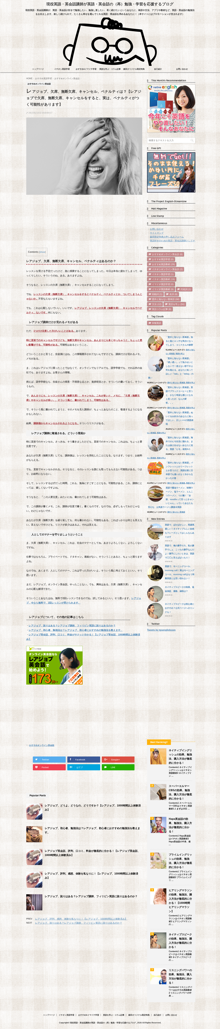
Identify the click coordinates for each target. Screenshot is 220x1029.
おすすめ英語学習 (163, 259)
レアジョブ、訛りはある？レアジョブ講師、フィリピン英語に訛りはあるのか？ (72, 625)
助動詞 (157, 294)
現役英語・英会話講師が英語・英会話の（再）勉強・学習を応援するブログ (110, 4)
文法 (156, 304)
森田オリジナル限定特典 (134, 69)
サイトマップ (156, 233)
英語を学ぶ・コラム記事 (110, 69)
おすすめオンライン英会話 (41, 745)
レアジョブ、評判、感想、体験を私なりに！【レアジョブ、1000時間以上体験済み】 (81, 918)
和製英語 (156, 323)
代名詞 (186, 289)
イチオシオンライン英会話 (167, 269)
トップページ (38, 69)
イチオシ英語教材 (163, 279)
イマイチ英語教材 (163, 289)
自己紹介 (158, 69)
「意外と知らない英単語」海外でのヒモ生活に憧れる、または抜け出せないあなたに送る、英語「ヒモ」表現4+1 (179, 443)
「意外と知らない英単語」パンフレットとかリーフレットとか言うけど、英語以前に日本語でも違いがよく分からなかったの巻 (179, 470)
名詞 (173, 294)
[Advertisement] (84, 222)
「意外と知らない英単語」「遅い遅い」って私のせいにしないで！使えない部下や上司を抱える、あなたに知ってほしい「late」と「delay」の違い (170, 368)
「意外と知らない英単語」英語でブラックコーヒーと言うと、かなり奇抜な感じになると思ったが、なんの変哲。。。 (179, 395)
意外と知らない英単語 (165, 299)
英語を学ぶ (176, 304)
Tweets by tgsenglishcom (161, 630)
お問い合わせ (182, 69)
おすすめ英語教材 (163, 264)
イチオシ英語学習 (62, 69)
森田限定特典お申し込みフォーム (167, 236)
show (42, 252)
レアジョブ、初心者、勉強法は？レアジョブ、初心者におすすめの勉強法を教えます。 (76, 630)
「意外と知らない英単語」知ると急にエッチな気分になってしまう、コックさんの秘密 (179, 341)
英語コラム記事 (161, 309)
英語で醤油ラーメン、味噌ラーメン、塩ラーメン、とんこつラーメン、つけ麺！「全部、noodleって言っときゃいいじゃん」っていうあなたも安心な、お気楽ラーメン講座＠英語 (171, 497)
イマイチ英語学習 (163, 284)
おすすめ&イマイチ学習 (86, 69)
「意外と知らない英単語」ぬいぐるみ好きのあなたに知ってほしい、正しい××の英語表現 (179, 418)
